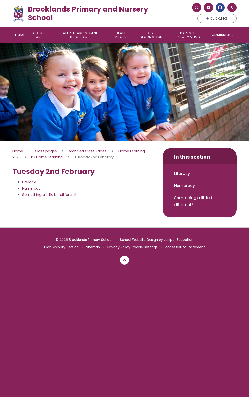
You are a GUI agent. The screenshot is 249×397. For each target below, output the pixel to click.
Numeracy (31, 188)
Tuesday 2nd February (94, 157)
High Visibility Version (61, 247)
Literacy (29, 182)
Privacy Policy (118, 247)
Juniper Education (178, 239)
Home (17, 151)
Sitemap (93, 247)
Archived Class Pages (88, 151)
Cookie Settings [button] (144, 247)
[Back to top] (124, 260)
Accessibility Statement (185, 247)
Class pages (46, 151)
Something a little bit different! (49, 194)
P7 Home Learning (47, 157)
